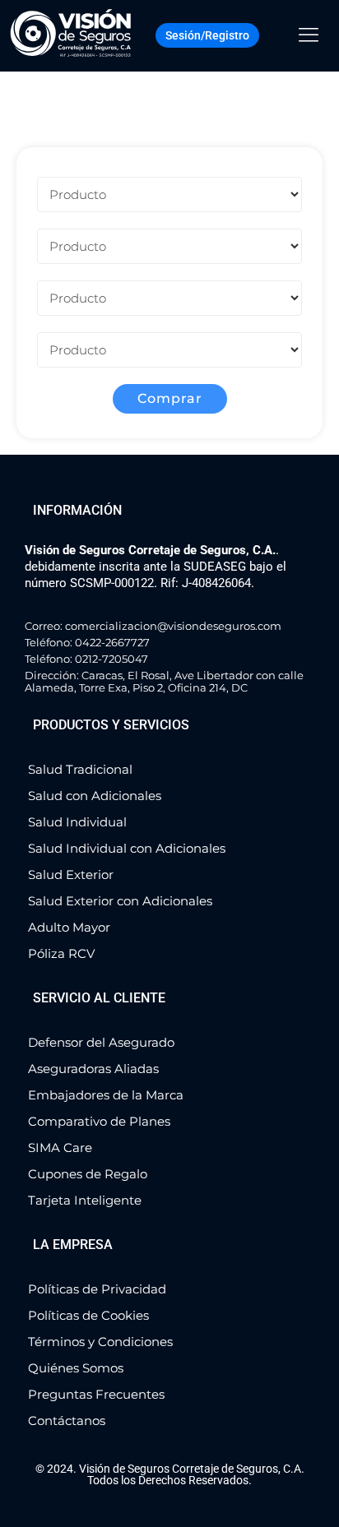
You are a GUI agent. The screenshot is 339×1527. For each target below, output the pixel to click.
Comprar (169, 398)
